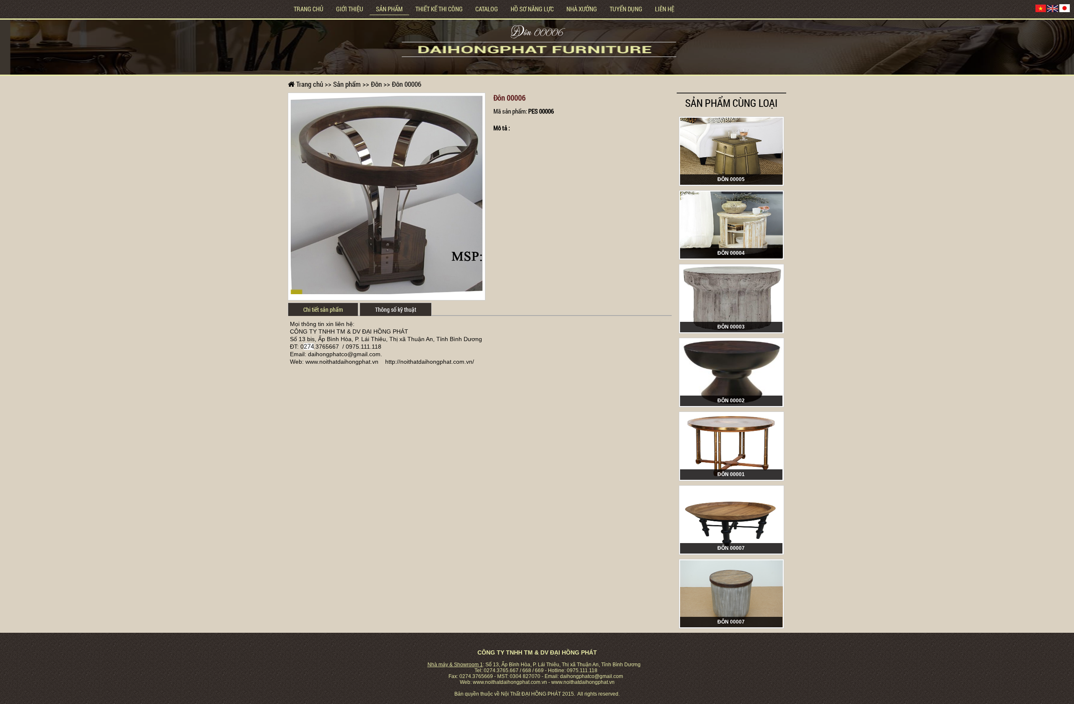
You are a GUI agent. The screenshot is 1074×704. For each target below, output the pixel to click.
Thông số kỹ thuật (395, 309)
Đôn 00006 (537, 33)
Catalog (486, 9)
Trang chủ (308, 9)
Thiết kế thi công (439, 9)
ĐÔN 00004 (731, 253)
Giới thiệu (349, 9)
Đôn (376, 84)
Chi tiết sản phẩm (323, 309)
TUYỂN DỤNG (626, 9)
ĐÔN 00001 (731, 474)
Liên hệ (664, 9)
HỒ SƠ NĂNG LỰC (532, 9)
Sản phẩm (389, 9)
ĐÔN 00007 (731, 548)
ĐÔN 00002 (731, 401)
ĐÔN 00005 (731, 179)
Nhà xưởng (581, 9)
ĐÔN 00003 (731, 327)
